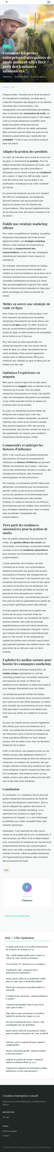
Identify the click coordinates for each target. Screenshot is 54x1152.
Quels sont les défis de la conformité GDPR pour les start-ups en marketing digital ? (25, 980)
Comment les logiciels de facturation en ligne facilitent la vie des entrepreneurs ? (26, 1069)
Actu (6, 46)
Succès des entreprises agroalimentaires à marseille (25, 988)
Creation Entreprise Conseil (20, 1095)
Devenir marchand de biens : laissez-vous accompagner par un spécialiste (25, 1023)
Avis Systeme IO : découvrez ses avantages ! (26, 964)
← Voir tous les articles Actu (16, 916)
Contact (6, 1136)
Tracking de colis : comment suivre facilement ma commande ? (22, 971)
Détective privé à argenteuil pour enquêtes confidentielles (25, 1043)
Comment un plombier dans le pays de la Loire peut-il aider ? (25, 1006)
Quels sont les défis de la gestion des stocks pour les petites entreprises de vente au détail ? (27, 1033)
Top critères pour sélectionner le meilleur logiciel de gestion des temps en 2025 (25, 1014)
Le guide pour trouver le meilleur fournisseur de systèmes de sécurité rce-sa (27, 948)
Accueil (6, 87)
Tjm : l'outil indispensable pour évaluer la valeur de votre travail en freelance (25, 956)
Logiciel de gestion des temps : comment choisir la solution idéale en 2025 (24, 1060)
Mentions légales (10, 1131)
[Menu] (48, 2)
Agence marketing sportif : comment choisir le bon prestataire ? (26, 1052)
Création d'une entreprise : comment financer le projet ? (27, 997)
